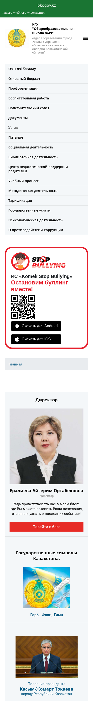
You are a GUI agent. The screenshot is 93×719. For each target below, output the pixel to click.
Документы (18, 117)
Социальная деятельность (30, 147)
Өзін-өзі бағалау (22, 68)
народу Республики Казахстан (46, 694)
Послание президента (46, 684)
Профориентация (23, 88)
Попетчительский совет (28, 108)
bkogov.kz (46, 5)
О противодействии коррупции (35, 230)
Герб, (35, 615)
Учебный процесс (23, 181)
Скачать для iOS (36, 339)
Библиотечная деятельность (32, 157)
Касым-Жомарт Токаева (46, 689)
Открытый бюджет (24, 78)
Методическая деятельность (32, 190)
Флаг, (47, 615)
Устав (13, 127)
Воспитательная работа (28, 98)
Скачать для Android (40, 326)
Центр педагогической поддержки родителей (38, 168)
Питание (15, 137)
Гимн (58, 615)
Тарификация (20, 200)
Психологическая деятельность (35, 220)
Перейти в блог (46, 526)
